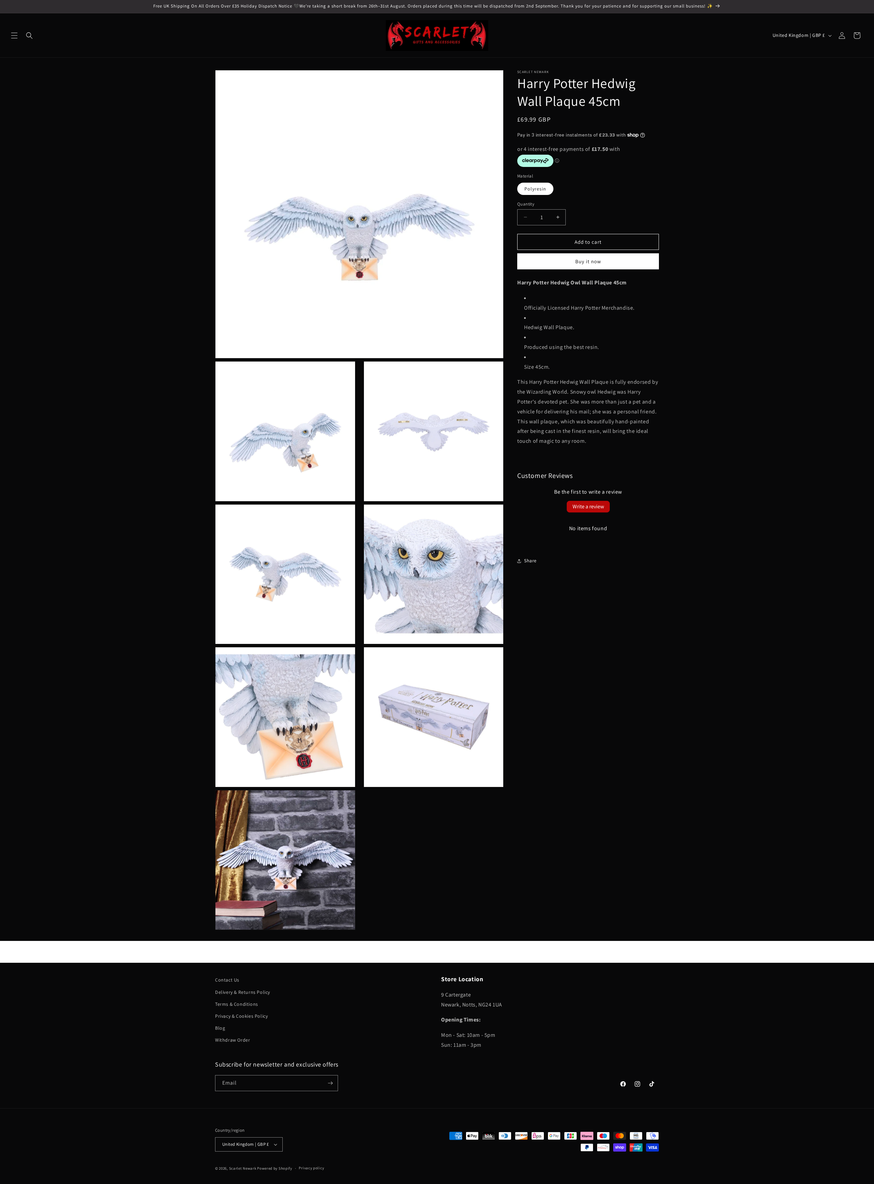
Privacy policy (311, 1168)
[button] (14, 35)
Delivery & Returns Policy (242, 992)
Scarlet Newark (242, 1168)
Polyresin (535, 188)
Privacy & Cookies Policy (241, 1016)
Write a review (588, 506)
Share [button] (530, 561)
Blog (220, 1028)
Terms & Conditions (236, 1004)
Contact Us (227, 980)
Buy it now (588, 261)
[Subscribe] (330, 1083)
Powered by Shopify (274, 1168)
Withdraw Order (232, 1040)
